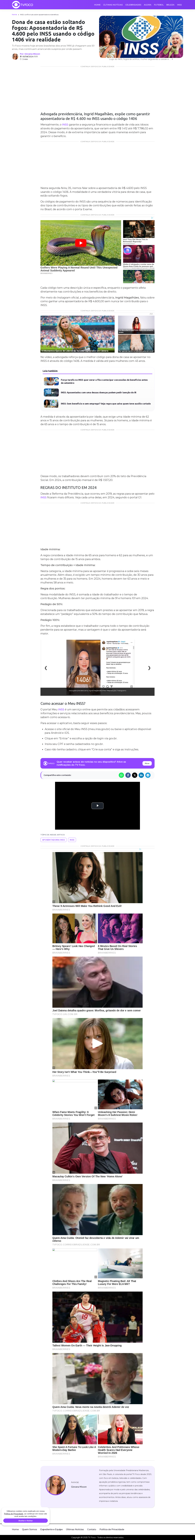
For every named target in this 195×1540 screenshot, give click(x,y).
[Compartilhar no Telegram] (148, 775)
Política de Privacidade (111, 1529)
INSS (179, 5)
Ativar (147, 763)
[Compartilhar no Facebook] (128, 775)
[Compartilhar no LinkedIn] (141, 775)
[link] (55, 1485)
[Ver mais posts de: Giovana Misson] (15, 56)
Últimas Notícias (113, 5)
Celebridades (133, 5)
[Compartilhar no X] (134, 775)
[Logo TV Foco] (22, 5)
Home (97, 5)
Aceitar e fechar (25, 1521)
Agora (147, 5)
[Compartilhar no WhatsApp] (121, 775)
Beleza (170, 5)
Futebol (159, 5)
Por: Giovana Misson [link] (30, 54)
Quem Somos (29, 1529)
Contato (91, 1529)
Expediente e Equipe (51, 1529)
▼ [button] (172, 59)
